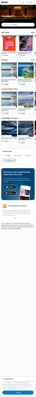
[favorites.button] (15, 37)
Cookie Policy (12, 385)
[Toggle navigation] (34, 2)
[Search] (20, 2)
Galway (8, 155)
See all (33, 32)
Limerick (18, 155)
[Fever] (4, 2)
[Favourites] (27, 2)
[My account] (31, 2)
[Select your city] (24, 2)
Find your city (10, 160)
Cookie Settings (27, 387)
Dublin (29, 155)
